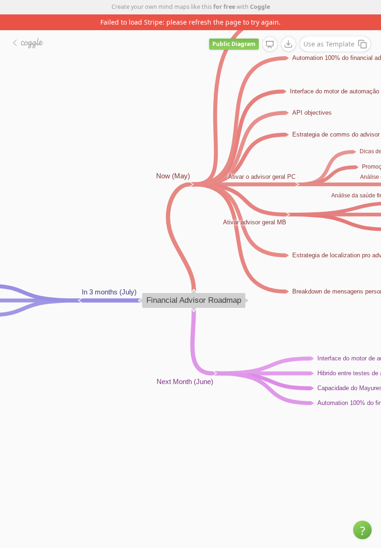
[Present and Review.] (270, 44)
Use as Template (329, 43)
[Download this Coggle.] (288, 44)
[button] (362, 530)
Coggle (260, 7)
